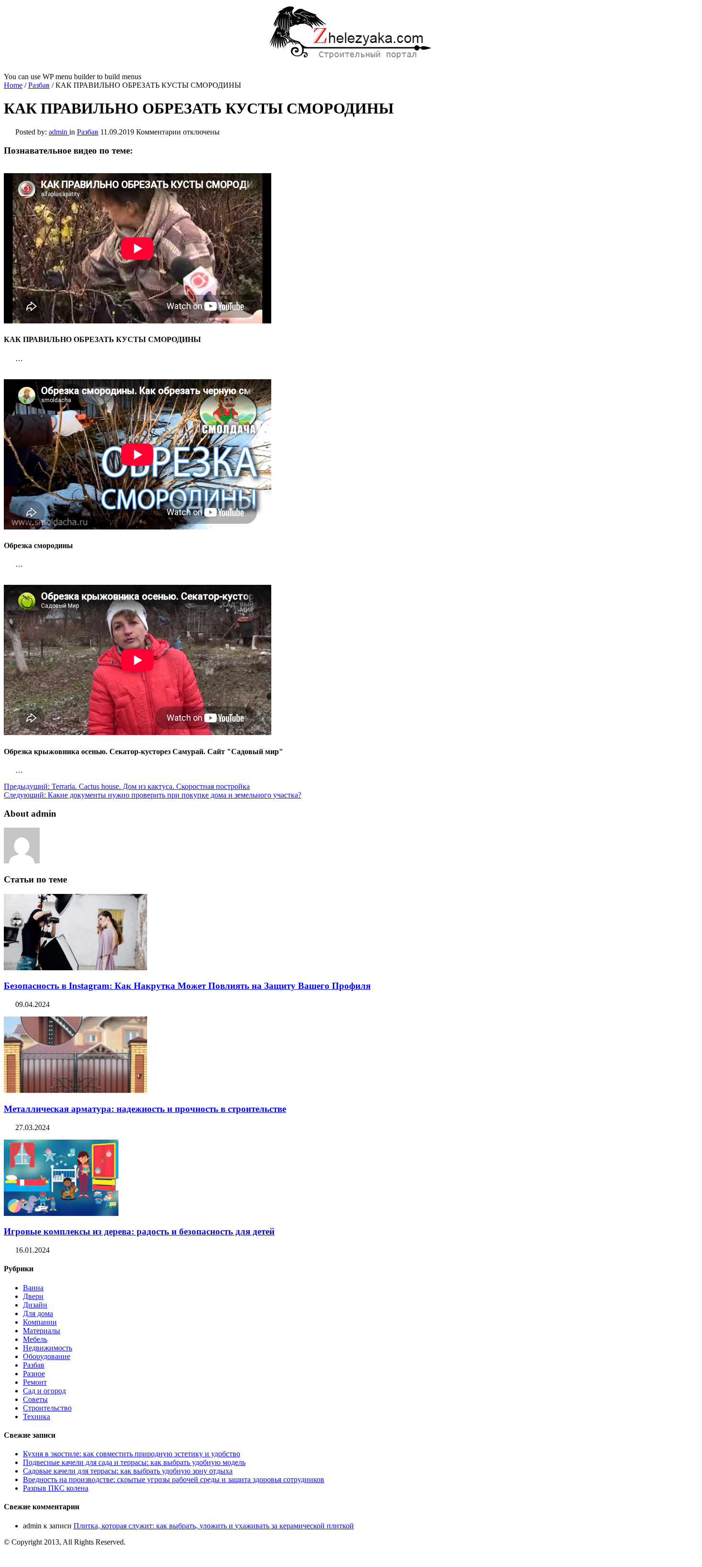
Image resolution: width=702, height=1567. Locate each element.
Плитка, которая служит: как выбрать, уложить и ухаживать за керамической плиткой (214, 1526)
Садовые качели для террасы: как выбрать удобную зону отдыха (128, 1471)
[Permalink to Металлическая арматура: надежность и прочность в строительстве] (75, 1090)
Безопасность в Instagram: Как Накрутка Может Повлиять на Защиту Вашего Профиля (187, 986)
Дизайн (35, 1305)
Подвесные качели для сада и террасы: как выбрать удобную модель (134, 1462)
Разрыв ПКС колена (55, 1488)
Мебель (35, 1339)
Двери (33, 1296)
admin (59, 132)
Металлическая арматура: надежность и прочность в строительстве (145, 1109)
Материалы (41, 1331)
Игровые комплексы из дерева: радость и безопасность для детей (139, 1231)
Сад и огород (44, 1391)
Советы (35, 1399)
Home (13, 85)
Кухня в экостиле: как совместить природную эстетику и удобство (131, 1454)
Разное (34, 1374)
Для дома (38, 1313)
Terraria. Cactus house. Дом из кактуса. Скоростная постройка (127, 786)
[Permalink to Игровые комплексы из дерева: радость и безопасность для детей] (61, 1213)
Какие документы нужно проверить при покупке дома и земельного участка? (152, 795)
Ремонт (35, 1382)
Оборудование (46, 1356)
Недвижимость (47, 1348)
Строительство (47, 1408)
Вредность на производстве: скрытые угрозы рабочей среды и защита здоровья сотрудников (173, 1479)
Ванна (33, 1288)
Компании (40, 1322)
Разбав (39, 85)
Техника (36, 1416)
